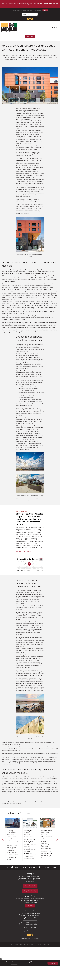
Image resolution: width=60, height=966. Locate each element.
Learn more (14, 964)
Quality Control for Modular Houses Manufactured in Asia (46, 835)
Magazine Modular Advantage (30, 900)
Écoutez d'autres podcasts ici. (24, 551)
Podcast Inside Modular (30, 902)
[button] (3, 840)
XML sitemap (25, 939)
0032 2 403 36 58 (31, 927)
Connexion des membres (34, 10)
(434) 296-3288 (31, 918)
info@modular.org (31, 931)
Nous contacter (21, 10)
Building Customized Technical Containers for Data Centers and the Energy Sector (12, 837)
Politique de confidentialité (43, 944)
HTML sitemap (34, 939)
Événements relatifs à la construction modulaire (30, 899)
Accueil (14, 10)
